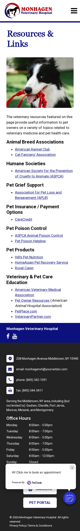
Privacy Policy (18, 525)
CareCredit (23, 219)
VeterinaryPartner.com (33, 316)
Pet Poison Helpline (30, 241)
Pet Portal (40, 502)
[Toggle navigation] (74, 10)
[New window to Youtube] (15, 337)
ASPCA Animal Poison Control (39, 235)
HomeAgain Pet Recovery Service (41, 262)
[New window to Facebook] (9, 337)
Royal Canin (24, 268)
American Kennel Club (32, 149)
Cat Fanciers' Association (35, 154)
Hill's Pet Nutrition (29, 257)
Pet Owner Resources (32, 300)
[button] (69, 498)
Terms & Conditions (40, 525)
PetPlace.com (26, 311)
